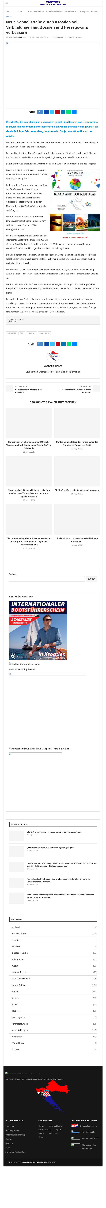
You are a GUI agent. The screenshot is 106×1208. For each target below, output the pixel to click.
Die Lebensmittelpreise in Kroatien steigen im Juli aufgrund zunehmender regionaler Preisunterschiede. (29, 541)
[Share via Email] (74, 112)
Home (8, 12)
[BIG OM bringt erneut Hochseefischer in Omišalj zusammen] (16, 836)
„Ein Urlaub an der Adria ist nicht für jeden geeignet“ (51, 847)
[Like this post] (41, 112)
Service (19, 12)
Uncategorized (54, 1017)
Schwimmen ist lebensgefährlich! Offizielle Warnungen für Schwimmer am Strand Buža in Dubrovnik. (28, 445)
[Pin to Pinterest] (57, 112)
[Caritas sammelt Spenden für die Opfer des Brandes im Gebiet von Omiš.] (77, 423)
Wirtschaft (54, 1036)
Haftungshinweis (12, 1130)
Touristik (54, 1010)
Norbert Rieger (22, 37)
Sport (54, 1004)
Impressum (10, 1126)
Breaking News (54, 933)
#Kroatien (31, 333)
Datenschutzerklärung (15, 1135)
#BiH (21, 333)
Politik (54, 991)
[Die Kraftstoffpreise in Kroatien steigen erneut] (77, 471)
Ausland (54, 927)
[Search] (98, 3)
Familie (54, 939)
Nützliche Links (14, 1121)
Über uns (9, 1143)
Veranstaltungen (54, 1023)
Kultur (54, 965)
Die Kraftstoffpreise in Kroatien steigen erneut (77, 490)
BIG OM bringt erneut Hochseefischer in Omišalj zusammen (54, 832)
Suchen (12, 574)
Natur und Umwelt (54, 978)
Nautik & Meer (54, 985)
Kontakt (9, 1139)
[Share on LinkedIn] (63, 112)
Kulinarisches (54, 959)
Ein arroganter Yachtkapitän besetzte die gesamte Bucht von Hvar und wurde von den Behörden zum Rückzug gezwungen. (61, 864)
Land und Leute (54, 972)
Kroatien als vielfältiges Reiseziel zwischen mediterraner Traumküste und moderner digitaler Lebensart (29, 493)
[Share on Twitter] (52, 112)
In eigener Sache (54, 952)
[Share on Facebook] (46, 112)
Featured (54, 946)
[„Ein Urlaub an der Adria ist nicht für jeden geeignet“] (16, 851)
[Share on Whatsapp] (68, 112)
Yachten (54, 1049)
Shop (7, 1148)
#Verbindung (44, 333)
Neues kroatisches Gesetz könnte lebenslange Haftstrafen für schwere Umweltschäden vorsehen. (58, 880)
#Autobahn (12, 333)
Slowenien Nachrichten (15, 1152)
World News (54, 1043)
